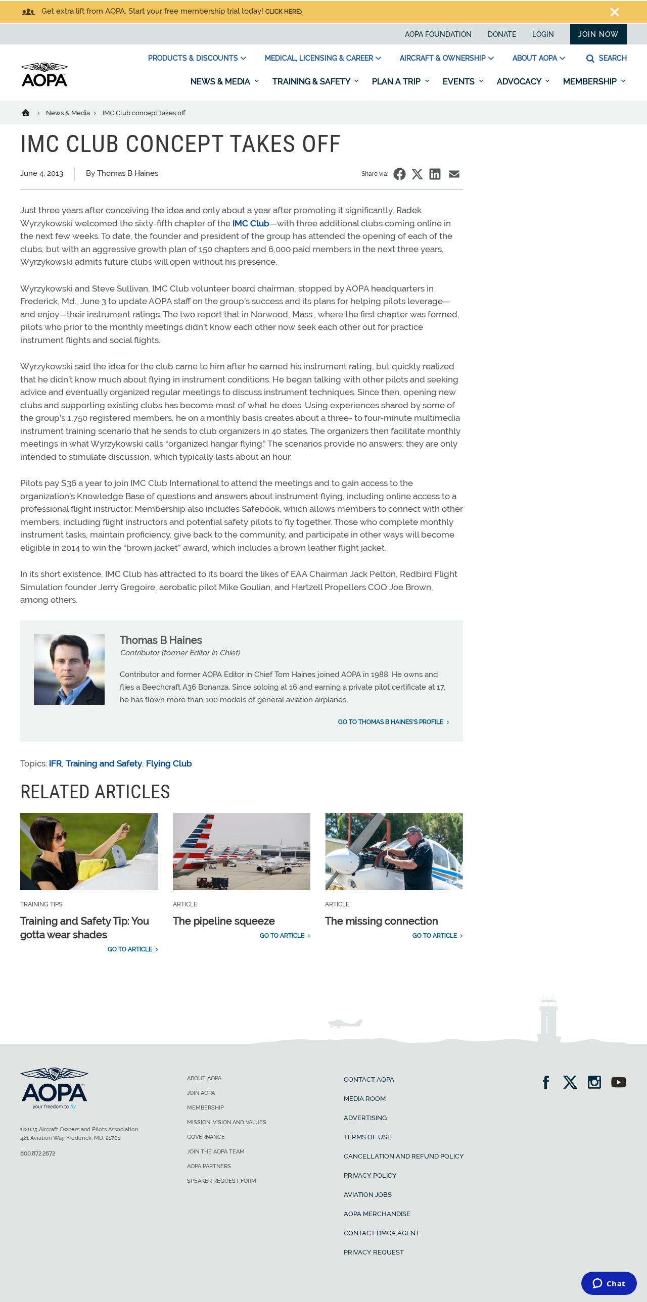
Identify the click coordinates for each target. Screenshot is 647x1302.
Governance (206, 1137)
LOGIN (543, 34)
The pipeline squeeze (224, 921)
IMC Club (251, 223)
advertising (365, 1118)
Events (460, 81)
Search (612, 58)
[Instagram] (597, 1083)
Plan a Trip (397, 81)
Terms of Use (367, 1137)
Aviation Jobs (368, 1194)
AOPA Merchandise (377, 1214)
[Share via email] (454, 174)
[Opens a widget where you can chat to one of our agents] (609, 1284)
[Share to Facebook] (399, 174)
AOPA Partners (209, 1166)
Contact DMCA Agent (382, 1233)
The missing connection (381, 921)
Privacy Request (374, 1252)
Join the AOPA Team (216, 1151)
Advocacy (520, 81)
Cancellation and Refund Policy (404, 1156)
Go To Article (130, 949)
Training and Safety (104, 763)
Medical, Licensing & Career (319, 58)
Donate (502, 34)
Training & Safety (312, 81)
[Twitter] (573, 1083)
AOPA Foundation (438, 34)
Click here (282, 11)
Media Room (365, 1098)
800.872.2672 (37, 1153)
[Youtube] (619, 1083)
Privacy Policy (370, 1175)
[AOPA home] (44, 84)
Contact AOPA (369, 1079)
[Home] (32, 112)
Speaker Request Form (221, 1181)
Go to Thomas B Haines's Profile (390, 722)
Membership (591, 81)
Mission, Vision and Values (226, 1122)
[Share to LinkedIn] (435, 174)
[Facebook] (549, 1083)
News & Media (221, 81)
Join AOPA (201, 1093)
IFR (55, 763)
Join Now (598, 34)
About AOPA (535, 58)
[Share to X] (417, 174)
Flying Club (169, 763)
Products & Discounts (193, 58)
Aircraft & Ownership (443, 58)
